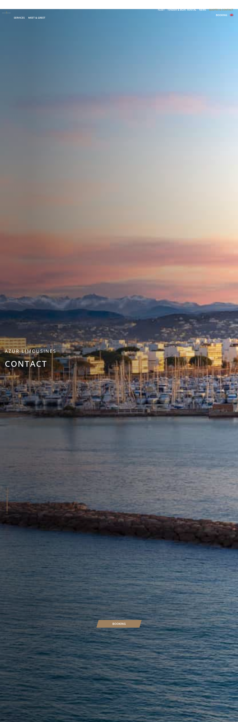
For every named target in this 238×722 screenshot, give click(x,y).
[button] (31, 7)
